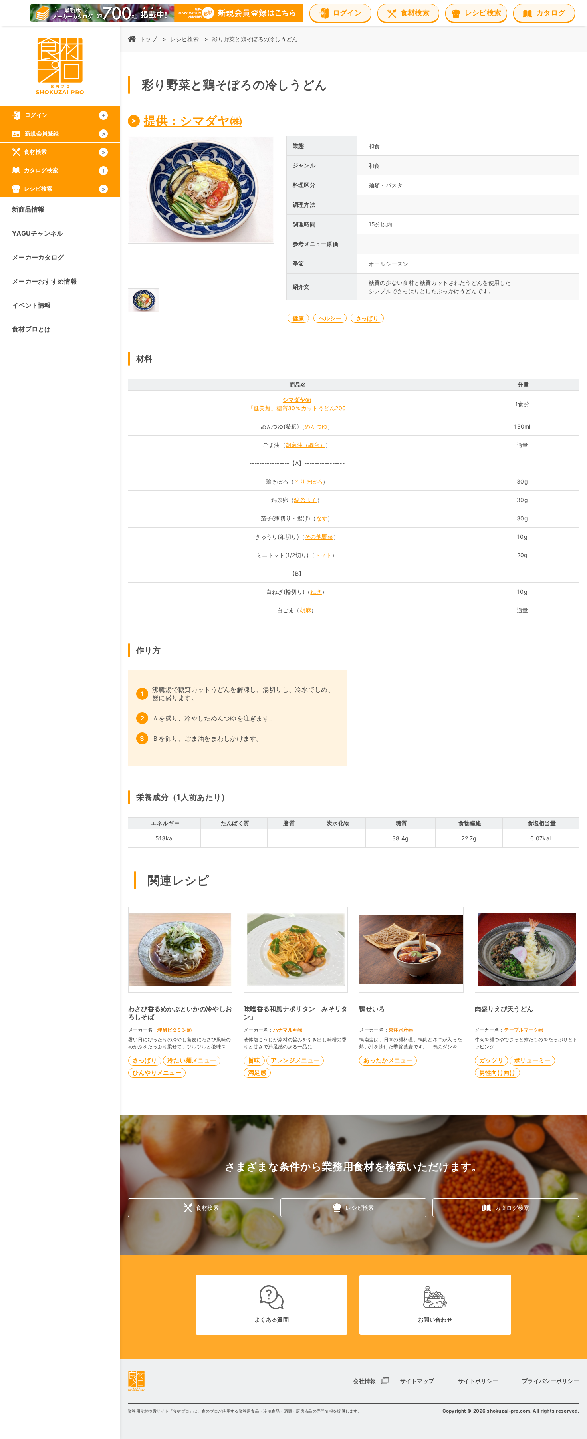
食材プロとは (31, 329)
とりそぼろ (308, 481)
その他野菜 (319, 536)
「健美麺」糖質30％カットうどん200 (297, 408)
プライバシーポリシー (550, 1380)
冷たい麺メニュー (191, 1060)
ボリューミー (532, 1060)
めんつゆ (316, 426)
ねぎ (316, 591)
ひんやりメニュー (157, 1072)
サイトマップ (417, 1380)
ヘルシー (330, 318)
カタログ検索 (512, 1207)
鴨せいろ (372, 1009)
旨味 (254, 1060)
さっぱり (367, 318)
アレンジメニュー (295, 1060)
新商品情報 (28, 209)
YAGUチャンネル (37, 233)
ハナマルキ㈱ (288, 1030)
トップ (148, 39)
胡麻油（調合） (305, 444)
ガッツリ (491, 1060)
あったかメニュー (387, 1060)
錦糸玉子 (305, 499)
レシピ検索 (184, 39)
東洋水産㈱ (401, 1030)
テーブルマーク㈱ (523, 1030)
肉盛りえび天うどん (504, 1009)
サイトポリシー (478, 1380)
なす (322, 518)
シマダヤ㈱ (297, 399)
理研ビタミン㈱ (174, 1030)
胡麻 (305, 610)
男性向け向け (497, 1072)
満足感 (257, 1072)
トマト (323, 555)
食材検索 (207, 1207)
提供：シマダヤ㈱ (193, 120)
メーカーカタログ (38, 257)
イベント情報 (31, 305)
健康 (298, 318)
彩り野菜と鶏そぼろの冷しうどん (254, 39)
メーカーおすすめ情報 (44, 281)
